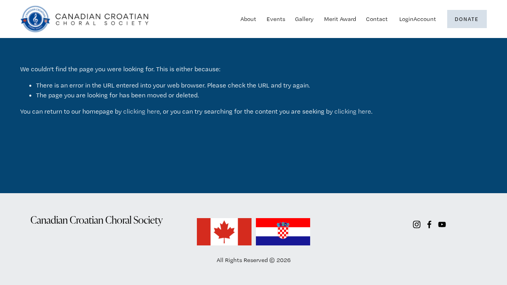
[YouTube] (442, 224)
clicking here (141, 111)
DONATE (467, 19)
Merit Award (340, 19)
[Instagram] (417, 224)
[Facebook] (429, 224)
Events (276, 19)
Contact (377, 19)
